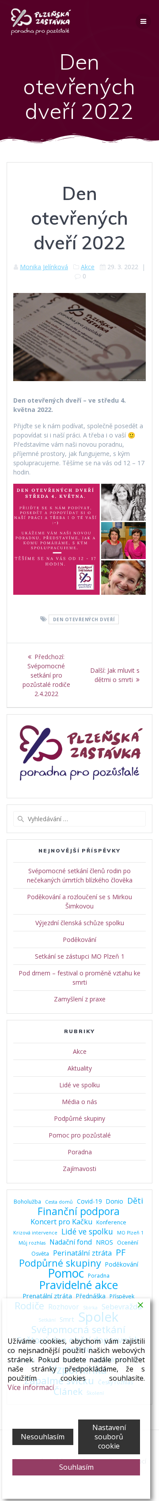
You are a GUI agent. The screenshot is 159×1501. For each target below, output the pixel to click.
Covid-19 (89, 1201)
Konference (111, 1222)
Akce (88, 267)
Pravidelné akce (78, 1285)
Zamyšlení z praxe (80, 999)
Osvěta (40, 1253)
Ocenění (127, 1242)
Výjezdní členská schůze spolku (79, 923)
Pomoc (66, 1273)
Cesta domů (59, 1202)
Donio (114, 1201)
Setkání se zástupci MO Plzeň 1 (80, 956)
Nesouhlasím (42, 1437)
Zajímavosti (79, 1168)
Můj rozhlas (32, 1243)
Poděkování (79, 939)
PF (120, 1252)
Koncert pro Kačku (61, 1222)
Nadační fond (70, 1242)
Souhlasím (76, 1467)
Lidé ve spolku (79, 1085)
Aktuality (80, 1068)
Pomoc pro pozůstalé (80, 1135)
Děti (135, 1200)
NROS (104, 1242)
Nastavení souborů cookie (109, 1437)
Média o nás (79, 1101)
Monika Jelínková (44, 267)
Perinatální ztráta (82, 1253)
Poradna (80, 1152)
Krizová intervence (35, 1233)
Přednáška (91, 1296)
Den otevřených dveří (84, 619)
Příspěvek (122, 1296)
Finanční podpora (79, 1211)
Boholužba (27, 1201)
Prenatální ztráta (47, 1295)
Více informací (31, 1387)
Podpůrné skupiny (79, 1118)
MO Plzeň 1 (130, 1233)
